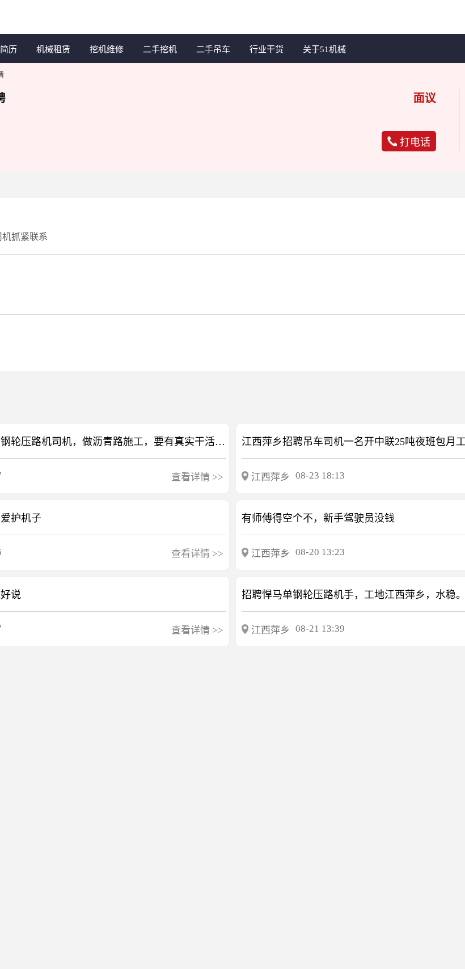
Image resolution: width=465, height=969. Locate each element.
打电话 (415, 142)
